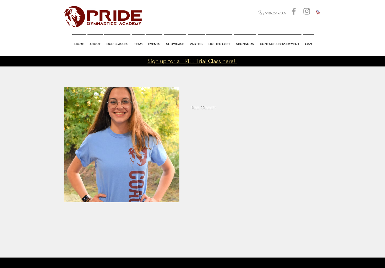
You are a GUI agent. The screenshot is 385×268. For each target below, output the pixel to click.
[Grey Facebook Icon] (293, 11)
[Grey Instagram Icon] (306, 11)
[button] (219, 41)
